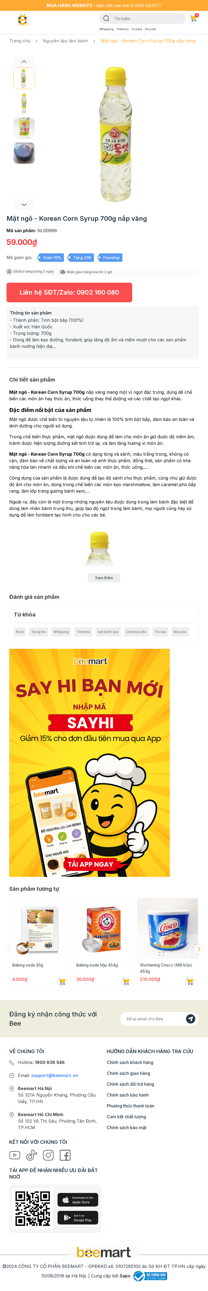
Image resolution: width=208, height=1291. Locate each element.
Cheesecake (136, 632)
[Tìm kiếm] (106, 18)
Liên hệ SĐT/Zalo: (69, 292)
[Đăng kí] (190, 1019)
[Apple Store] (77, 1200)
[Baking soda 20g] (39, 928)
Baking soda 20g (27, 965)
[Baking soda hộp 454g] (103, 928)
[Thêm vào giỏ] (62, 981)
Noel (20, 632)
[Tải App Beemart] (89, 762)
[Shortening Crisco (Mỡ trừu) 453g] (167, 928)
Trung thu (38, 632)
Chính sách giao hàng (128, 1073)
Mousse (180, 632)
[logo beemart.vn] (104, 1252)
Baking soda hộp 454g (97, 965)
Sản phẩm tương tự (34, 889)
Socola (150, 29)
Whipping (106, 29)
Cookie (136, 29)
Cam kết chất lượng (126, 1116)
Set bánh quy (108, 632)
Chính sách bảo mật (127, 1127)
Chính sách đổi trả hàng (130, 1084)
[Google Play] (77, 1217)
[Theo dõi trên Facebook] (65, 1155)
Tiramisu (122, 29)
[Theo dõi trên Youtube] (15, 1155)
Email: (48, 1075)
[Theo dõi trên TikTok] (32, 1155)
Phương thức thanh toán (130, 1106)
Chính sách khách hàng (130, 1062)
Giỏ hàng (197, 15)
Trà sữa (160, 632)
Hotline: (41, 1062)
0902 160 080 (98, 292)
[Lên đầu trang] (198, 1285)
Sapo (125, 1276)
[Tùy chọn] (126, 981)
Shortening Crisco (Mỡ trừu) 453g (166, 968)
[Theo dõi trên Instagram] (49, 1155)
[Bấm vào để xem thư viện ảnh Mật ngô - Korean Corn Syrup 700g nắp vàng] (121, 133)
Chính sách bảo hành (128, 1095)
